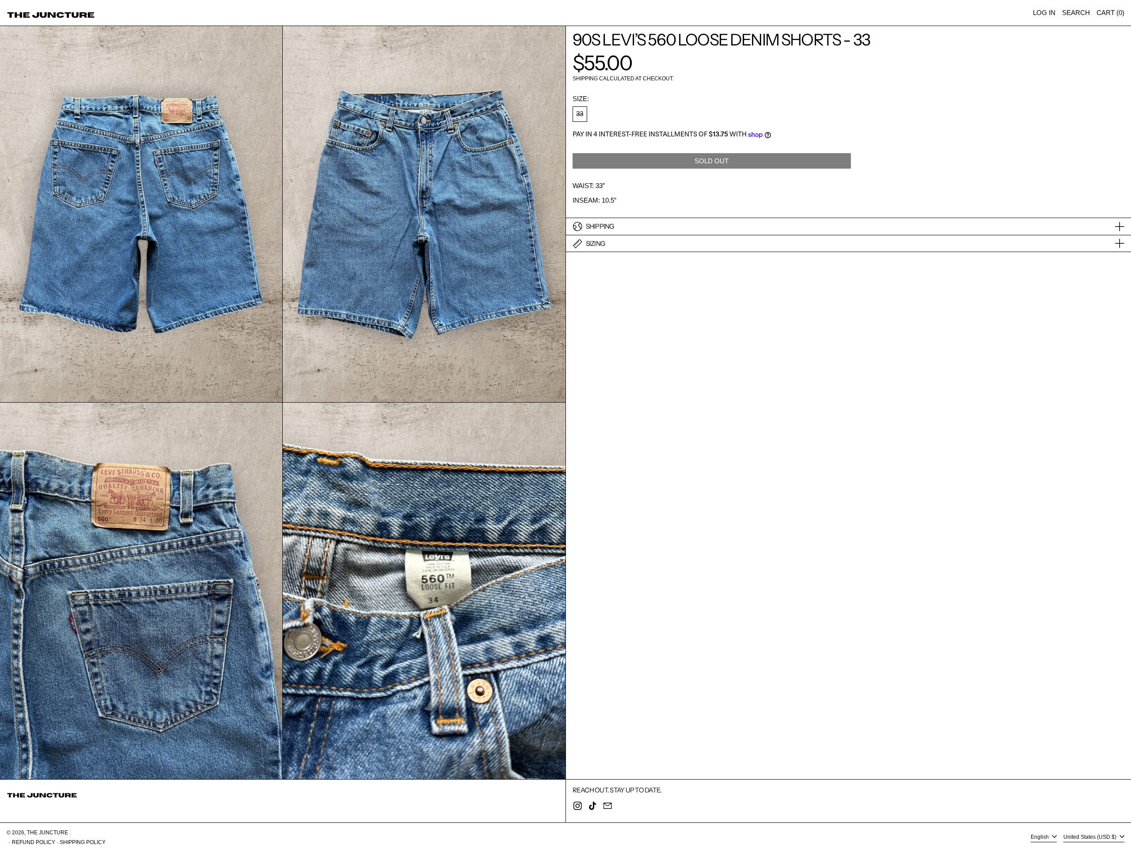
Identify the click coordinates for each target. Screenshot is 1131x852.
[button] (1076, 13)
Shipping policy (83, 842)
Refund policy (33, 842)
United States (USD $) (1090, 837)
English (1040, 837)
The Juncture (48, 832)
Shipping (585, 78)
